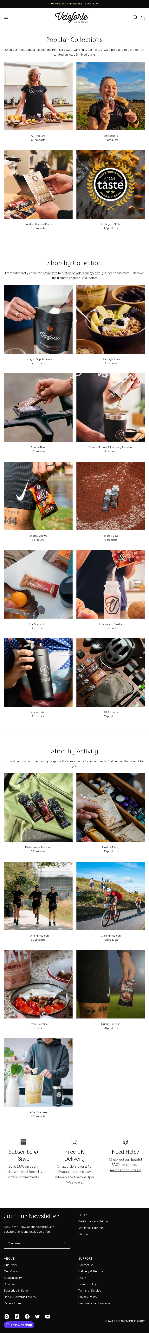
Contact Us (86, 1265)
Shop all (83, 1234)
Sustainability (13, 1278)
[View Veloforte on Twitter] (37, 1316)
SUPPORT (85, 1259)
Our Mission (12, 1271)
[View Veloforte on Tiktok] (16, 1316)
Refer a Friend (13, 1303)
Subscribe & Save (16, 1290)
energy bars (92, 273)
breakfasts (50, 273)
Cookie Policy (87, 1284)
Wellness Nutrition (91, 1228)
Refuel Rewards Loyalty (20, 1297)
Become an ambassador (94, 1303)
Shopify (141, 1320)
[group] (74, 4)
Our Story (10, 1265)
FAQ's (82, 1278)
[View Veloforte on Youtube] (47, 1316)
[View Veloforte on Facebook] (26, 1316)
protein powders (73, 273)
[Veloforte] (74, 17)
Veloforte (118, 1320)
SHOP (82, 1215)
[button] (134, 17)
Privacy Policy (87, 1297)
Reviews (10, 1284)
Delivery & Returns (91, 1271)
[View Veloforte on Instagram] (6, 1316)
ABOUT (9, 1259)
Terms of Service (89, 1290)
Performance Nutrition (93, 1221)
